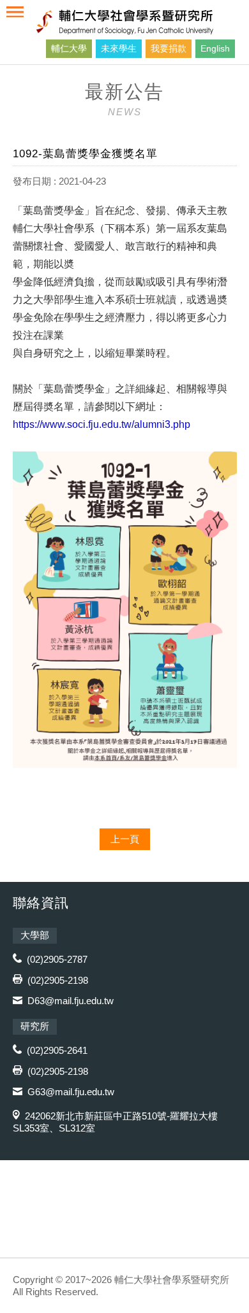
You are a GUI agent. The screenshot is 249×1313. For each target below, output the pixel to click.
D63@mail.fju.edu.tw (70, 1000)
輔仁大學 (69, 48)
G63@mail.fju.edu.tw (70, 1091)
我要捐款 (168, 48)
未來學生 (119, 48)
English (215, 48)
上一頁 (124, 839)
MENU (15, 11)
